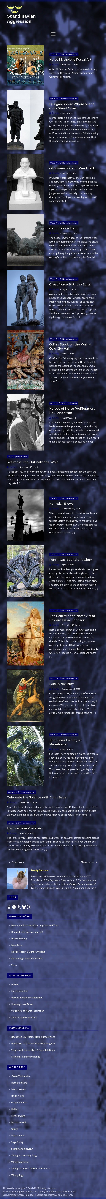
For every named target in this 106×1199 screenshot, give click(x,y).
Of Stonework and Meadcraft (71, 168)
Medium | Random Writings (25, 1056)
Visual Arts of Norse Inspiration (63, 54)
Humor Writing (19, 938)
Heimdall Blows (61, 504)
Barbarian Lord (19, 1082)
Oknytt (14, 1128)
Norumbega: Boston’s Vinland (26, 958)
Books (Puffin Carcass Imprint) (27, 931)
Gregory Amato (19, 1102)
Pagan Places (18, 1135)
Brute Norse (17, 1095)
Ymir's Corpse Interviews (24, 1017)
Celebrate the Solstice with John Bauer (37, 797)
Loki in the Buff (61, 684)
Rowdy (55, 64)
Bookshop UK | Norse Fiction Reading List (33, 1036)
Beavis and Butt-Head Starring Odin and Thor (35, 925)
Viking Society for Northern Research (30, 1168)
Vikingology (17, 1175)
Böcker (15, 984)
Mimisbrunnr (18, 1115)
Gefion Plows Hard (63, 228)
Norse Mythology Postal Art (70, 59)
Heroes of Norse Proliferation (63, 403)
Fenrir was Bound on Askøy (70, 560)
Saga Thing (17, 1142)
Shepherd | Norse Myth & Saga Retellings (33, 1050)
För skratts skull (19, 991)
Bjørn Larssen (18, 1089)
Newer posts (87, 862)
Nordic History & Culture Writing (28, 951)
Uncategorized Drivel (17, 457)
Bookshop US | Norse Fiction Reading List (33, 1043)
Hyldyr (14, 1109)
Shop (14, 965)
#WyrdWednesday (20, 1076)
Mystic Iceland (18, 1122)
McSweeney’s (77, 887)
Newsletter (17, 945)
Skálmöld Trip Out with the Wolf (32, 462)
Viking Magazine (20, 1161)
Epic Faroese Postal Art (25, 828)
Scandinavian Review (22, 1148)
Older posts (18, 862)
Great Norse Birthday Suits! (70, 284)
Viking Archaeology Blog (24, 1155)
